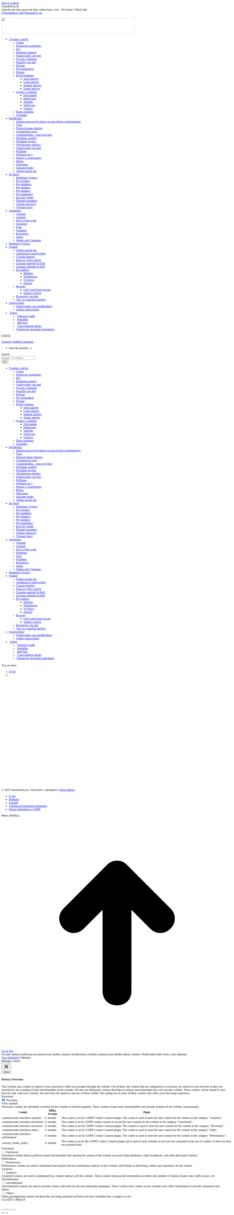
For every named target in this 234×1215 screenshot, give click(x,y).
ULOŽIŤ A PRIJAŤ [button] (13, 1199)
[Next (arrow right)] (6, 1212)
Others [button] (5, 1189)
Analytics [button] (6, 1169)
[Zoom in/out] (13, 1209)
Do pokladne (26, 341)
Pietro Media (67, 789)
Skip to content (10, 3)
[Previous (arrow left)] (2, 1212)
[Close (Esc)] (2, 1209)
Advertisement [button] (9, 1179)
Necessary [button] (7, 1096)
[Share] (6, 1209)
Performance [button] (8, 1158)
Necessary (12, 1100)
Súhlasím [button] (25, 1057)
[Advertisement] (117, 705)
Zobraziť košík (10, 341)
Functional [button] (7, 1148)
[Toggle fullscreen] (10, 1209)
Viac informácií (10, 1057)
